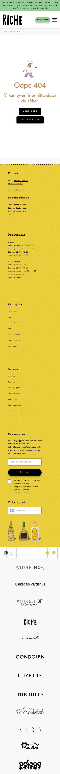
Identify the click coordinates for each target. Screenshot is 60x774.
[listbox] (25, 510)
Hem (5, 31)
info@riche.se (15, 184)
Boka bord (42, 20)
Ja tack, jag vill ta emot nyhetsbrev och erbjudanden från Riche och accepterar (28, 487)
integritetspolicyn (24, 493)
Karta (11, 214)
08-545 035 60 (21, 180)
